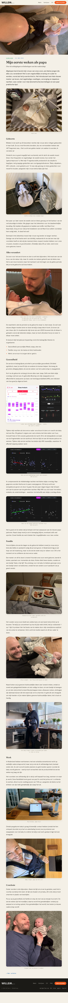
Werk (34, 983)
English (64, 988)
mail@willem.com (44, 988)
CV (52, 2)
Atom (54, 988)
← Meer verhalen (11, 973)
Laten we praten (60, 2)
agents (59, 988)
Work (39, 2)
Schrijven (46, 2)
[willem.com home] (8, 2)
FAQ (51, 983)
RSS (51, 988)
